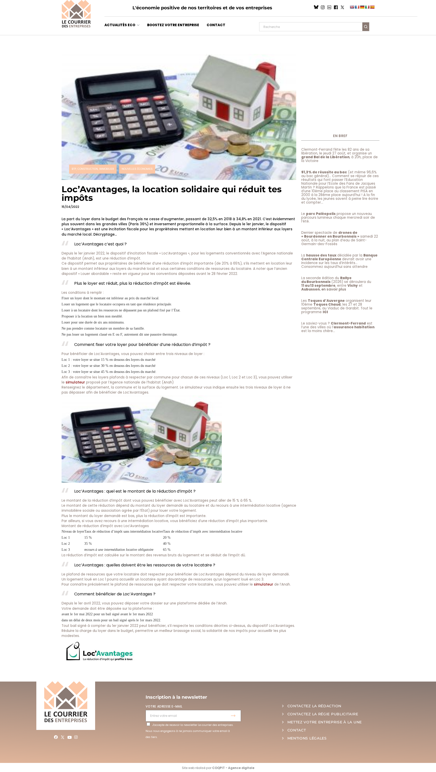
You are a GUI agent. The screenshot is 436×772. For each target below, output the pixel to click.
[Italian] (367, 7)
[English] (352, 7)
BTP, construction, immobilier (93, 169)
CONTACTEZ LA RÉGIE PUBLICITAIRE (322, 714)
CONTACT (216, 25)
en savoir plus (333, 289)
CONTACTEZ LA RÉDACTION (314, 706)
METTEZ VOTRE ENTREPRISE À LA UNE (324, 722)
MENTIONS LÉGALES (307, 738)
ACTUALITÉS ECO (119, 25)
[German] (362, 7)
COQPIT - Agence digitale (233, 768)
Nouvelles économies (137, 169)
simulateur (75, 382)
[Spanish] (372, 7)
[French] (357, 7)
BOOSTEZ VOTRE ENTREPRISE (173, 25)
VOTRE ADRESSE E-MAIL (164, 706)
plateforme (187, 603)
